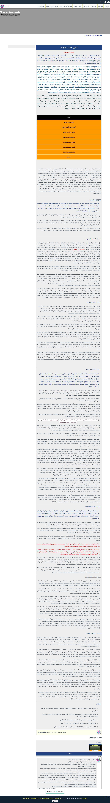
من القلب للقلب (88, 35)
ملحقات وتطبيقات (65, 6)
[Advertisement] (55, 40)
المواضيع (86, 6)
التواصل (106, 6)
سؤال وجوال (77, 6)
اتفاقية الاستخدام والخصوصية (70, 798)
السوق (93, 6)
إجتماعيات (97, 35)
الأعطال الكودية (51, 6)
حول (99, 6)
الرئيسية (40, 6)
